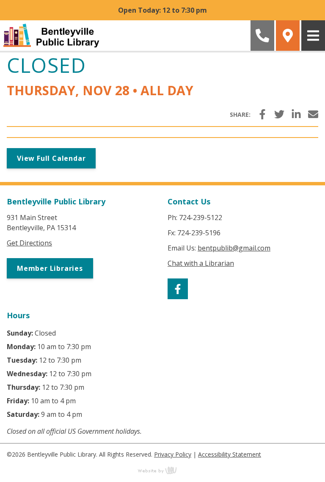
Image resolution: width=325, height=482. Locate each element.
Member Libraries (50, 268)
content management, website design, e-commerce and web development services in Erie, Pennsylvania (162, 470)
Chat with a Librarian (201, 263)
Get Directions (29, 243)
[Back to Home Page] (124, 35)
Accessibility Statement (229, 454)
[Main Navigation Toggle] (313, 35)
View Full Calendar (51, 158)
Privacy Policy (172, 454)
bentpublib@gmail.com (234, 248)
